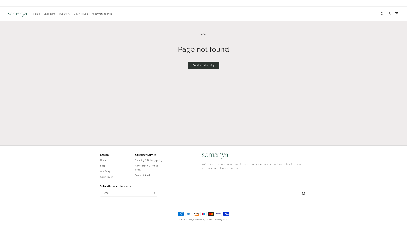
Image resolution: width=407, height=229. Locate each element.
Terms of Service (143, 175)
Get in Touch (106, 177)
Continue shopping (204, 65)
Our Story (105, 171)
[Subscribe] (153, 193)
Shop (103, 166)
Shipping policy (221, 220)
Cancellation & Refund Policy (146, 168)
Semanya (190, 220)
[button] (382, 13)
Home (103, 160)
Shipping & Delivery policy (149, 160)
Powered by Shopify (203, 220)
